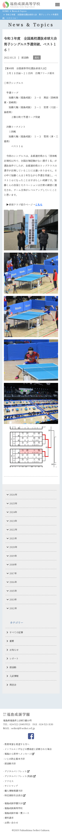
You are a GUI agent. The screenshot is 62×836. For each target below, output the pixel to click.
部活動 (12, 667)
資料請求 (9, 817)
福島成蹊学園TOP (14, 803)
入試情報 (14, 675)
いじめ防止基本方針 (15, 758)
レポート (14, 658)
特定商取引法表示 (14, 795)
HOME (5, 11)
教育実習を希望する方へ (17, 744)
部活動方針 (10, 763)
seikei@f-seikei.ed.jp (23, 728)
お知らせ (14, 649)
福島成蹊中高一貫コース (17, 813)
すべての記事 (16, 632)
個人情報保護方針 (14, 790)
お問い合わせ (11, 822)
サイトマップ (11, 785)
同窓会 (12, 684)
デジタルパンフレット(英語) (19, 776)
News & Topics (19, 11)
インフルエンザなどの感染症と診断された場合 (28, 749)
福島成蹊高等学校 (14, 808)
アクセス (9, 781)
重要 (11, 641)
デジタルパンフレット (16, 771)
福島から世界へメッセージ (18, 753)
